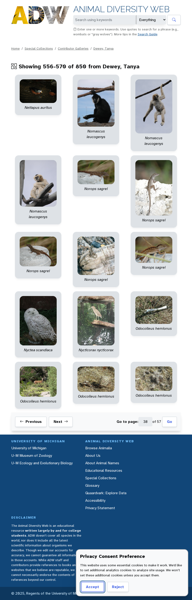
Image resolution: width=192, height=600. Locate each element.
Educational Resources (103, 470)
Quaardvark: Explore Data (105, 492)
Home (15, 48)
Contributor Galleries (73, 48)
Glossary (92, 485)
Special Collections (39, 48)
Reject (118, 586)
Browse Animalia (98, 448)
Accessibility (95, 500)
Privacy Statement (100, 507)
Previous (34, 421)
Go (169, 421)
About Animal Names (102, 463)
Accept (92, 586)
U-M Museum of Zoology (31, 455)
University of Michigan (28, 448)
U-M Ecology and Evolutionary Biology (42, 463)
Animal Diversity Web (121, 9)
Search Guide (147, 34)
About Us (92, 455)
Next (58, 421)
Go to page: (127, 421)
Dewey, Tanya (103, 48)
